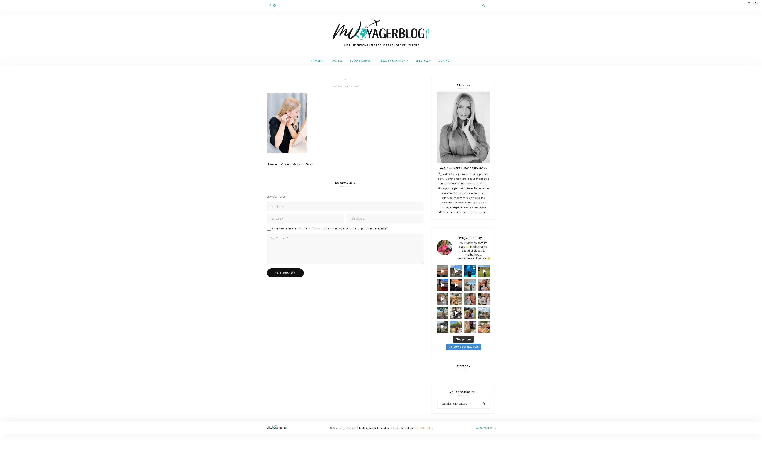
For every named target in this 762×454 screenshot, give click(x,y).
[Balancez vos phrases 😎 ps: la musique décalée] (442, 299)
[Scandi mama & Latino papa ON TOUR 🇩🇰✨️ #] (470, 313)
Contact (445, 60)
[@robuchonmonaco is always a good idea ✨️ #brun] (456, 299)
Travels (316, 60)
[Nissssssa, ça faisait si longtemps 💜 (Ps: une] (470, 327)
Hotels (337, 60)
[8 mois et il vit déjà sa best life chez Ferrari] (442, 285)
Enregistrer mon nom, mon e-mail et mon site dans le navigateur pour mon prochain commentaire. (330, 228)
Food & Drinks (360, 60)
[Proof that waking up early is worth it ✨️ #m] (442, 327)
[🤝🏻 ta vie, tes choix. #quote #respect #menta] (484, 271)
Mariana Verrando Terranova (463, 168)
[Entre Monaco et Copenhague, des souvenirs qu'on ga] (484, 299)
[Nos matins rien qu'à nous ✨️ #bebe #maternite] (456, 285)
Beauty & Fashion (393, 60)
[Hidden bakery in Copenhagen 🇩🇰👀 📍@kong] (456, 313)
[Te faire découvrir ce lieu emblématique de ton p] (470, 271)
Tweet (287, 164)
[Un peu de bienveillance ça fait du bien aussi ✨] (470, 299)
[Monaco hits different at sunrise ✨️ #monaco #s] (442, 271)
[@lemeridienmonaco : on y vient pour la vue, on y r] (484, 327)
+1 (311, 164)
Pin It (299, 164)
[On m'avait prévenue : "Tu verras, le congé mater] (442, 313)
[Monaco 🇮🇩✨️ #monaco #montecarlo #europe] (456, 271)
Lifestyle (422, 60)
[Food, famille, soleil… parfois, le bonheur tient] (456, 327)
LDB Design (426, 428)
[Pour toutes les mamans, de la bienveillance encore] (484, 285)
